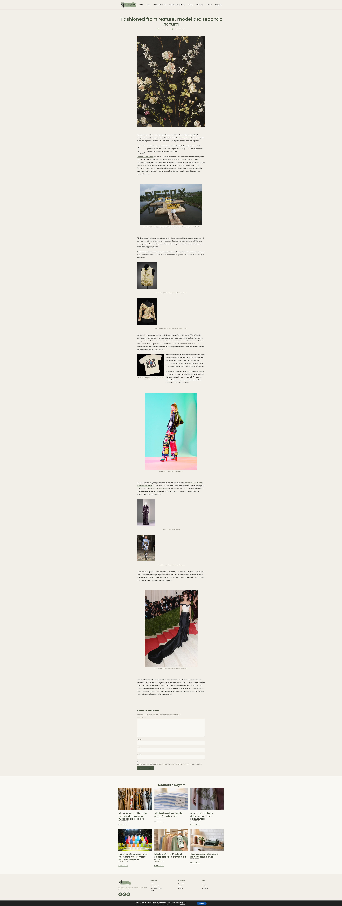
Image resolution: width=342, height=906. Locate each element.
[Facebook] (124, 894)
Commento (141, 717)
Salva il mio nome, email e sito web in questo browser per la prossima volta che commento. (169, 764)
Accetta (202, 903)
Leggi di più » (123, 824)
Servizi (209, 5)
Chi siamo (199, 5)
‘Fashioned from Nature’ (145, 157)
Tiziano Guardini (159, 488)
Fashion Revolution (184, 138)
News (148, 5)
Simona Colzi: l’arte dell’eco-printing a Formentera (201, 816)
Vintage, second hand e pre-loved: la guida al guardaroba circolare (132, 816)
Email (139, 746)
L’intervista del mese (177, 5)
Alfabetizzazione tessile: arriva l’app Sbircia (168, 814)
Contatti (218, 5)
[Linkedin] (128, 894)
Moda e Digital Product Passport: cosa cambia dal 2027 (170, 857)
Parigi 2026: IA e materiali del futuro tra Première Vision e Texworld (133, 857)
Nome (139, 739)
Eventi (190, 5)
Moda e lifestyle (160, 5)
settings (182, 904)
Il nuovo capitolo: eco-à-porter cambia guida (205, 855)
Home (141, 5)
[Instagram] (120, 894)
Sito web (140, 754)
